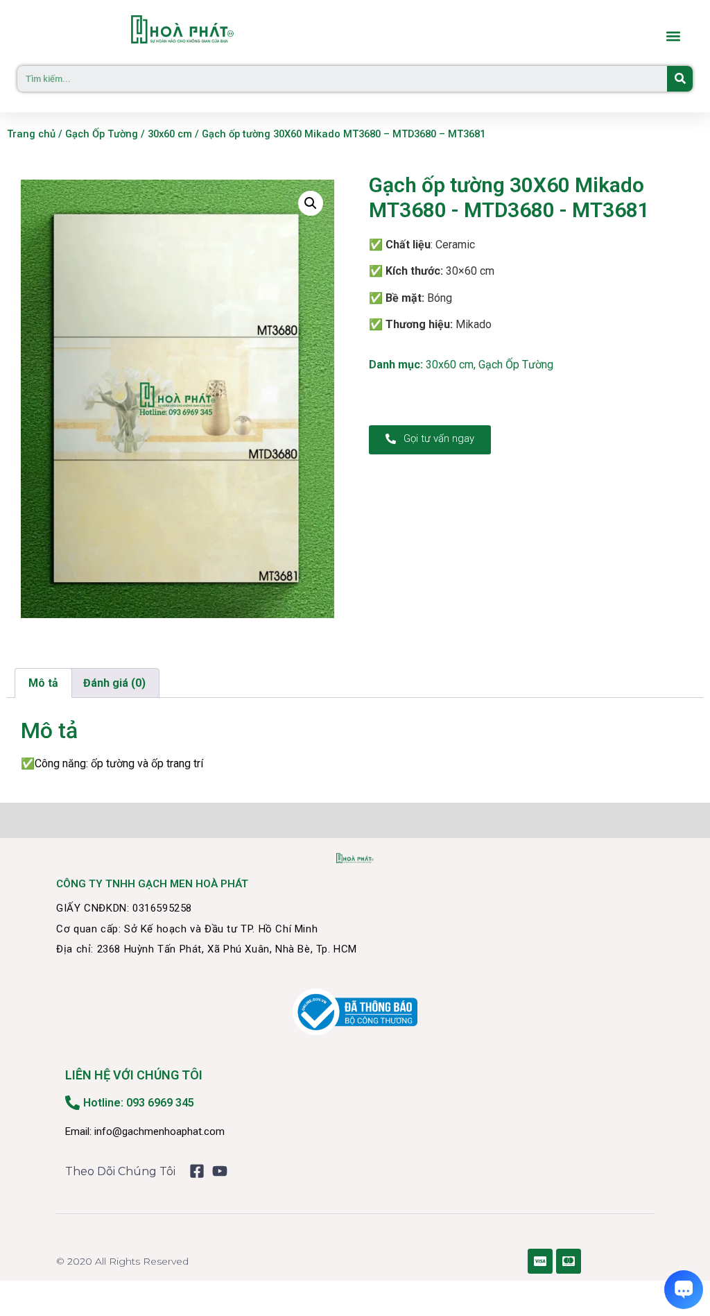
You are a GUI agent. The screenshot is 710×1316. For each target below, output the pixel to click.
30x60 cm (170, 134)
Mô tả (43, 683)
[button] (672, 36)
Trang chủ (31, 134)
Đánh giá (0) (114, 683)
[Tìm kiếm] (680, 79)
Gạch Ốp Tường (101, 134)
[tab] (43, 683)
